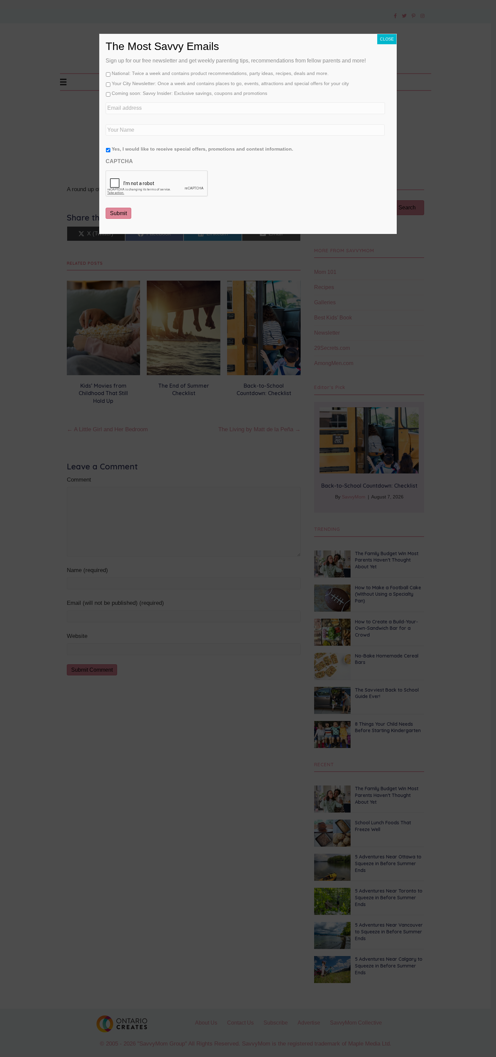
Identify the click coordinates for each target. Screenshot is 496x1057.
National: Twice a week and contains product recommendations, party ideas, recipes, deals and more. (220, 73)
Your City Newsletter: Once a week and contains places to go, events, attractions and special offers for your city (230, 83)
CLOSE (387, 39)
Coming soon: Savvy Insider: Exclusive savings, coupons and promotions (189, 93)
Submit (118, 213)
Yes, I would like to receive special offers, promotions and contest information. (202, 149)
